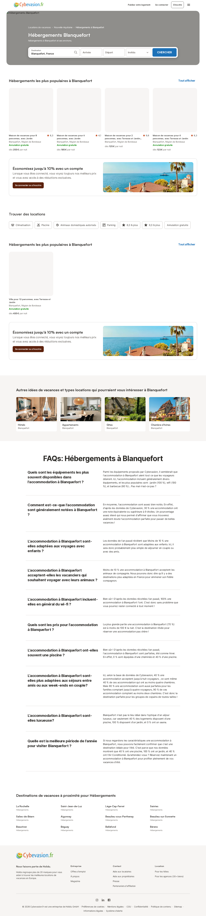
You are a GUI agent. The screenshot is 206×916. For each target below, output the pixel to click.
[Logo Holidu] (29, 5)
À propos (75, 876)
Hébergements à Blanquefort (90, 27)
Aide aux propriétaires (123, 876)
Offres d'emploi (78, 871)
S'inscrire (177, 4)
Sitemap (178, 906)
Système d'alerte (114, 911)
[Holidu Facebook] (109, 900)
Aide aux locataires (122, 871)
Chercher (164, 52)
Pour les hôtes (162, 871)
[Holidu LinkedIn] (103, 900)
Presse (116, 881)
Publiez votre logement (139, 4)
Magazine (75, 881)
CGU (129, 906)
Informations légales (93, 911)
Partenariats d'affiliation (124, 886)
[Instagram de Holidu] (97, 900)
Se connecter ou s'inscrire (28, 185)
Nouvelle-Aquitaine (63, 27)
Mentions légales (115, 906)
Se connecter (161, 4)
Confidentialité (141, 906)
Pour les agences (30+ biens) (169, 876)
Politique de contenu (161, 906)
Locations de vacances (39, 27)
